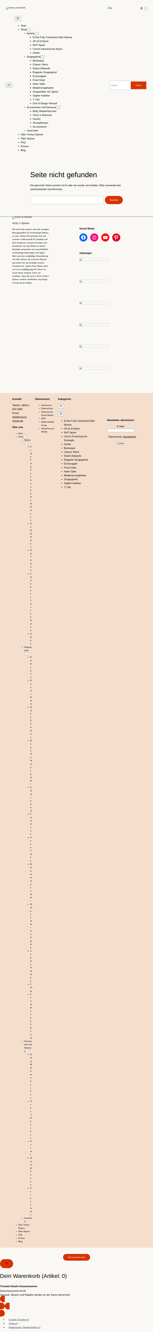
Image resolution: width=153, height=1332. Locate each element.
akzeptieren (129, 436)
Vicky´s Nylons (20, 223)
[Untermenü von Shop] (28, 29)
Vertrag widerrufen (76, 1257)
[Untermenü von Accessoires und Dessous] (58, 107)
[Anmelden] (141, 8)
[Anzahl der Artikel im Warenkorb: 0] (146, 8)
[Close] (6, 1263)
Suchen (114, 200)
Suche (138, 85)
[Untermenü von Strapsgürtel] (42, 56)
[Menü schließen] (18, 18)
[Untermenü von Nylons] (37, 33)
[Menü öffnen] (9, 85)
